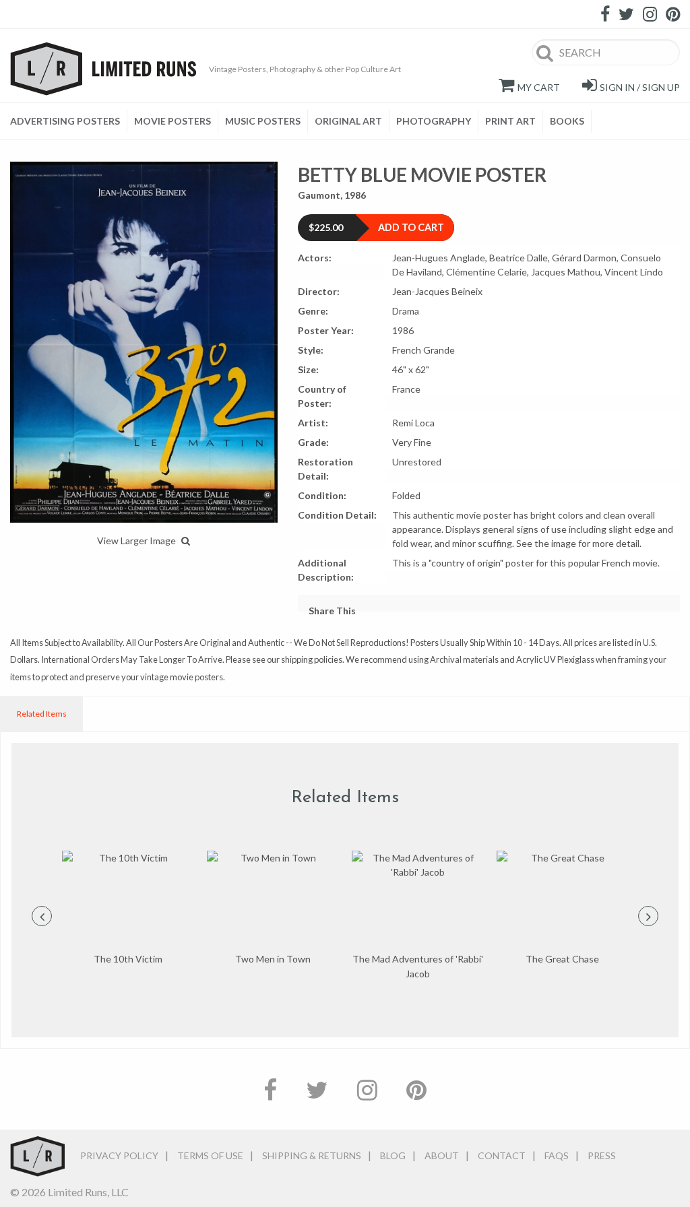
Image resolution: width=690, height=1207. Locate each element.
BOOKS (567, 121)
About (442, 1155)
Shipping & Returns (311, 1155)
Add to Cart (411, 227)
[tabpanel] (127, 909)
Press (602, 1155)
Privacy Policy (119, 1155)
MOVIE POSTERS (172, 121)
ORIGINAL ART (348, 121)
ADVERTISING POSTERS (65, 121)
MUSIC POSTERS (263, 121)
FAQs (556, 1155)
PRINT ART (510, 121)
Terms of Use (210, 1155)
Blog (393, 1155)
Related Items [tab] (42, 714)
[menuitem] (68, 121)
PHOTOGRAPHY (433, 121)
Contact (502, 1155)
